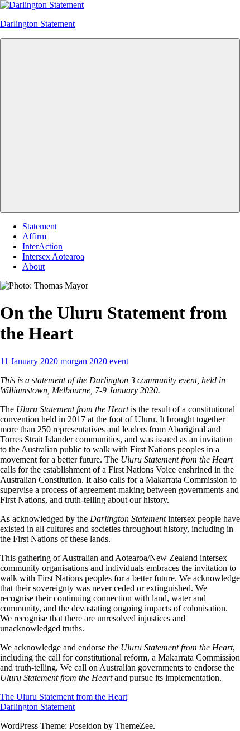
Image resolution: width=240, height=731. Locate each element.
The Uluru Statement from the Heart (63, 696)
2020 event (108, 361)
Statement (39, 226)
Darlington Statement (37, 24)
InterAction (42, 246)
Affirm (34, 236)
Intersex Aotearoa (53, 256)
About (33, 266)
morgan (73, 361)
